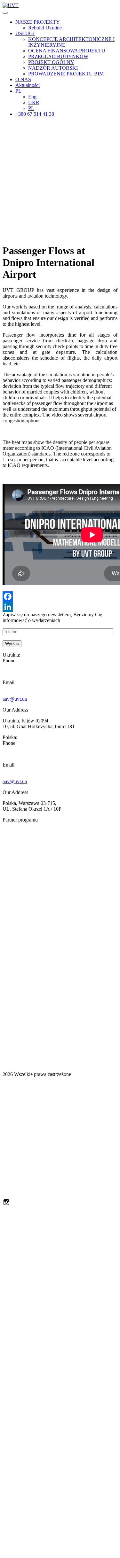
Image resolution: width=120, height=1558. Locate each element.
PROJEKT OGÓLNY (51, 62)
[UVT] (11, 5)
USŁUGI (25, 33)
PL (18, 91)
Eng (32, 96)
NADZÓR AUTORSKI (53, 68)
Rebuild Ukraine (45, 27)
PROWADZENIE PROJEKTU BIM (66, 73)
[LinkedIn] (60, 607)
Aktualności (27, 85)
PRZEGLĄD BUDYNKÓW (58, 56)
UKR (33, 102)
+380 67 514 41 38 (34, 114)
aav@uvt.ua (15, 699)
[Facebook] (60, 596)
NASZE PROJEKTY (37, 22)
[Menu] (5, 13)
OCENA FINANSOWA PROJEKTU (66, 50)
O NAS (23, 79)
